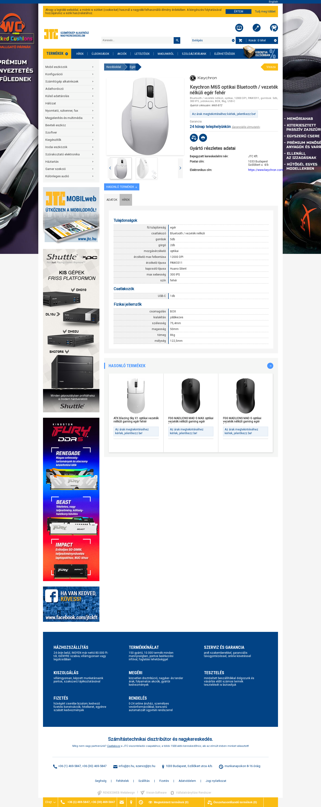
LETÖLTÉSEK (142, 53)
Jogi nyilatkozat (216, 781)
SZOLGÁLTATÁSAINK (194, 53)
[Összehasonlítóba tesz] (194, 138)
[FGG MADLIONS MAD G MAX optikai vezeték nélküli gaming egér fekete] (190, 395)
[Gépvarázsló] (257, 28)
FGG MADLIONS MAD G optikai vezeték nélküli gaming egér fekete (242, 420)
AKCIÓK (122, 53)
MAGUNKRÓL (166, 53)
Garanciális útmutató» (246, 127)
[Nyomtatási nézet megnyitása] (203, 138)
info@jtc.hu (126, 766)
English (273, 1)
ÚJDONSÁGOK (100, 53)
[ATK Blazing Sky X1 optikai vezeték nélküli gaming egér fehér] (136, 395)
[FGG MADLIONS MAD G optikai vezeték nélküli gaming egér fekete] (245, 395)
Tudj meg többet (265, 11)
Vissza (271, 67)
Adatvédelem (187, 781)
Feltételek (122, 781)
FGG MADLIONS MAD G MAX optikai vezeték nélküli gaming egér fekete (190, 420)
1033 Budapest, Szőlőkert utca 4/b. (189, 766)
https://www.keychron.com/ (266, 170)
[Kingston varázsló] (274, 28)
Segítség (100, 781)
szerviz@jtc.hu (145, 766)
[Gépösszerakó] (239, 28)
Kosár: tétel (257, 40)
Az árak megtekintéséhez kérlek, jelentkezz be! (224, 114)
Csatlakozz (113, 746)
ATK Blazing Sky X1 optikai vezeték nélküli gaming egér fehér (136, 420)
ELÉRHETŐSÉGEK (224, 53)
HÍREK (80, 53)
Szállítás (144, 781)
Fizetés (164, 781)
